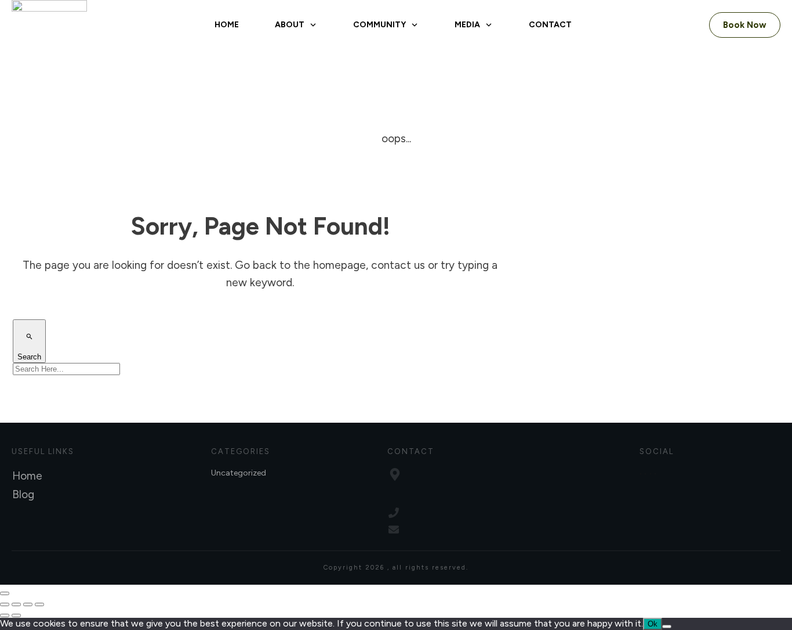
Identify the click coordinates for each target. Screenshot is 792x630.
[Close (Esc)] (39, 604)
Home (27, 476)
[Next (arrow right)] (16, 615)
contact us (398, 265)
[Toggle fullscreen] (16, 604)
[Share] (27, 604)
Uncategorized (238, 473)
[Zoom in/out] (4, 604)
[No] (666, 626)
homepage (339, 265)
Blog (23, 494)
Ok (652, 624)
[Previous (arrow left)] (4, 615)
